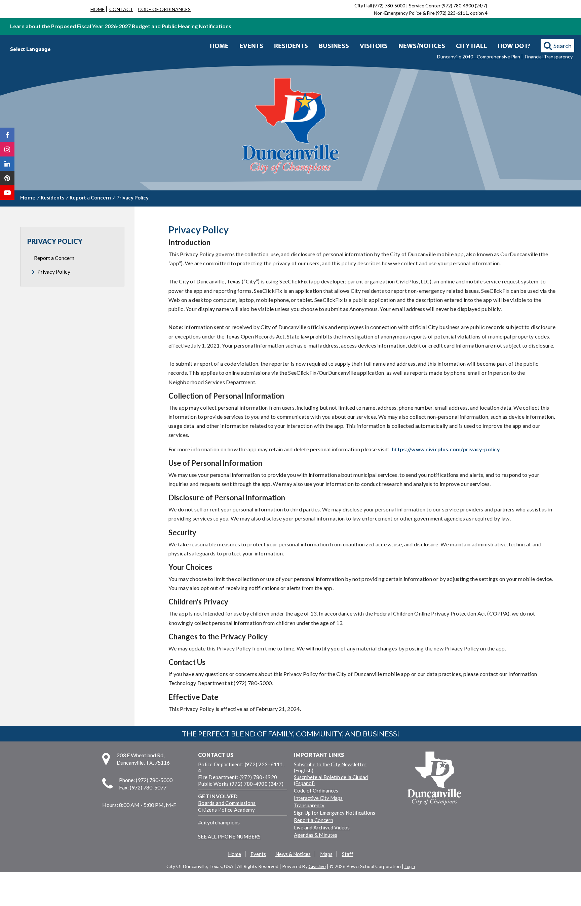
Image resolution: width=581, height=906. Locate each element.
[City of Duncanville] (290, 126)
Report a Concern (90, 197)
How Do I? (514, 45)
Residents (291, 45)
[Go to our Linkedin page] (7, 163)
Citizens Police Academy (226, 810)
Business (334, 45)
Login (409, 866)
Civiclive (317, 866)
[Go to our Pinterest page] (7, 178)
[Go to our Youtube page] (7, 192)
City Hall (471, 45)
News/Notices (421, 45)
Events (251, 45)
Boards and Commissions (227, 803)
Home (219, 45)
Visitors (374, 45)
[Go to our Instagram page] (7, 149)
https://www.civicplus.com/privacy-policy (446, 449)
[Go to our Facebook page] (7, 135)
